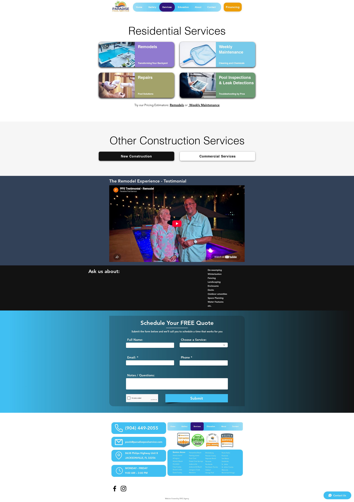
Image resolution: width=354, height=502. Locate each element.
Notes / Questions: (141, 375)
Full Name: (135, 339)
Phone (185, 357)
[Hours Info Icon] (119, 471)
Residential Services (177, 30)
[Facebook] (114, 488)
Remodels (177, 105)
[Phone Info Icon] (118, 428)
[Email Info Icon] (118, 442)
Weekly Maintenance (204, 105)
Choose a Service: (194, 339)
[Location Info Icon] (118, 455)
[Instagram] (123, 488)
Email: (131, 357)
